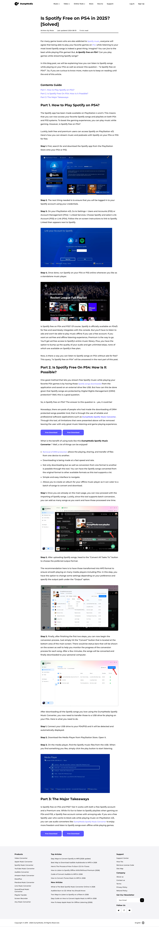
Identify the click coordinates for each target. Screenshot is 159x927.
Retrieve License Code (125, 865)
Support (110, 4)
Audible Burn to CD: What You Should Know (68, 891)
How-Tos (119, 862)
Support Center (122, 858)
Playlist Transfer (21, 895)
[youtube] (129, 910)
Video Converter (21, 858)
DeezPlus (18, 879)
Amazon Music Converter (24, 875)
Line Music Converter (23, 886)
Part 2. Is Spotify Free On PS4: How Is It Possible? (64, 93)
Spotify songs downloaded (90, 384)
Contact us (120, 880)
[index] (24, 4)
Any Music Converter (23, 902)
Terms (118, 884)
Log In (132, 4)
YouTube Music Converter (25, 869)
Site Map (119, 869)
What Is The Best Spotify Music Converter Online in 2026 (73, 887)
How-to (100, 4)
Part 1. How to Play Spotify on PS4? (57, 90)
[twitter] (118, 910)
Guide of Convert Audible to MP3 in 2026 (67, 874)
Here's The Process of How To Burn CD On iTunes (70, 866)
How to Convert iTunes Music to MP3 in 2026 (68, 878)
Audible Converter (22, 872)
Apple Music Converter (23, 862)
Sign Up (141, 4)
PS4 (94, 45)
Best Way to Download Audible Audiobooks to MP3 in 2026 (74, 862)
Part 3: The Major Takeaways (54, 97)
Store (91, 4)
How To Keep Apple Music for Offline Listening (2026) (71, 902)
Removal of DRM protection (55, 452)
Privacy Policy (121, 887)
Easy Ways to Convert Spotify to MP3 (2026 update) (71, 859)
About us (119, 877)
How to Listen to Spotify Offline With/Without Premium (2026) (75, 870)
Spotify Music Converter (24, 865)
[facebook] (124, 910)
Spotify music (93, 41)
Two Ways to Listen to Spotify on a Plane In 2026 (70, 895)
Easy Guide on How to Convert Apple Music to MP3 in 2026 (74, 898)
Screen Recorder (21, 898)
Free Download (51, 432)
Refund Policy (121, 891)
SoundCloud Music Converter (22, 890)
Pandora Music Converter (24, 882)
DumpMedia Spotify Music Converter (90, 822)
